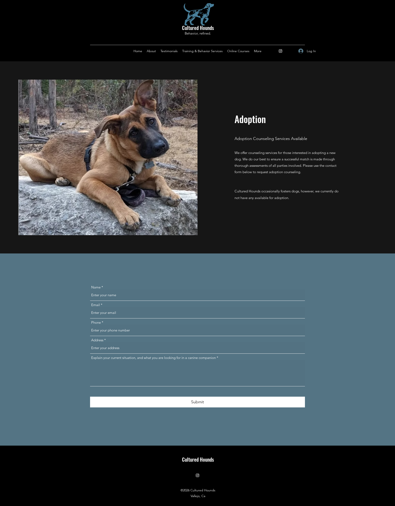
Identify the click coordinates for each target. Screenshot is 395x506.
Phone (96, 322)
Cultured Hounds (198, 27)
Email (95, 305)
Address (97, 340)
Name (96, 287)
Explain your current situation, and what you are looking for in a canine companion (153, 357)
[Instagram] (280, 51)
